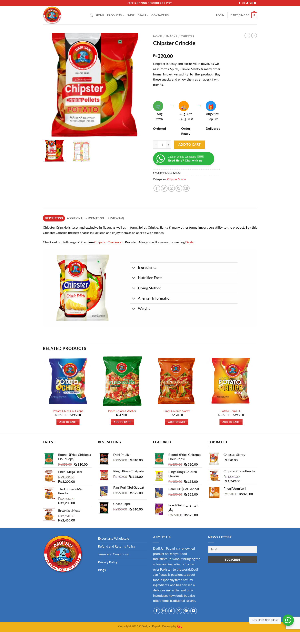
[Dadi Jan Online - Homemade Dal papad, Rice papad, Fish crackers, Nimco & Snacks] (63, 15)
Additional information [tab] (85, 218)
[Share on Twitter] (164, 188)
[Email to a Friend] (171, 188)
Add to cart (189, 144)
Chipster (187, 36)
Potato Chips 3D (230, 411)
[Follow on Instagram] (243, 3)
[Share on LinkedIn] (186, 188)
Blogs (102, 570)
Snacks (171, 36)
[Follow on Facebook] (239, 3)
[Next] (139, 84)
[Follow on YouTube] (255, 3)
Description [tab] (54, 218)
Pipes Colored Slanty (176, 411)
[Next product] (247, 35)
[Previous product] (254, 35)
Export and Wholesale (113, 538)
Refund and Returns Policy (116, 546)
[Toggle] (134, 268)
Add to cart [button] (68, 422)
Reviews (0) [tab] (116, 218)
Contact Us (160, 15)
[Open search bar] (91, 15)
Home (100, 15)
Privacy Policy (108, 562)
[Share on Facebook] (156, 188)
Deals (142, 15)
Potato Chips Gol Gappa (68, 411)
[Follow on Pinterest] (186, 611)
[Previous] (50, 84)
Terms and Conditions (113, 554)
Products (114, 15)
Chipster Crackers (107, 242)
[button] (220, 15)
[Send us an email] (251, 3)
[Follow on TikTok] (247, 3)
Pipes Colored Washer (122, 411)
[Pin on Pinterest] (179, 188)
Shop (131, 15)
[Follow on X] (179, 611)
